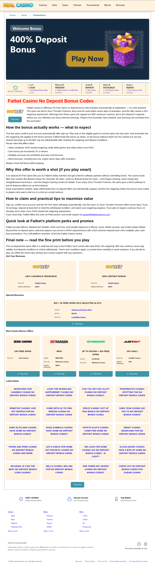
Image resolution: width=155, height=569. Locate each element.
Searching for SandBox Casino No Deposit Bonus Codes (23, 392)
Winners (50, 516)
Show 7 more (48, 531)
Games (49, 523)
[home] (19, 9)
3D (84, 523)
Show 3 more (84, 531)
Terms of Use (102, 561)
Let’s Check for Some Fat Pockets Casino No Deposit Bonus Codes (59, 450)
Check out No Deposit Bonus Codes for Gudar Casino (132, 469)
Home (13, 15)
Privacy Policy (90, 561)
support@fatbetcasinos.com (96, 214)
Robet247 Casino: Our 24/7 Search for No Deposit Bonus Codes (23, 411)
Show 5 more (12, 531)
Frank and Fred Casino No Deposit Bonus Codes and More (23, 450)
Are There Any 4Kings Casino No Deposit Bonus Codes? (96, 469)
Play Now (15, 119)
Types (65, 5)
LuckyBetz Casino (79, 317)
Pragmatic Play (16, 527)
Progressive (87, 527)
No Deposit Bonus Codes (138, 561)
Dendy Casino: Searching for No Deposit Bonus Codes (132, 430)
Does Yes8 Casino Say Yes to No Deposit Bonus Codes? (132, 411)
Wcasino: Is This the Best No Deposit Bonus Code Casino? (23, 469)
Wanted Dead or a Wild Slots (65, 90)
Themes (77, 5)
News (24, 15)
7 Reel (85, 516)
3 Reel (85, 519)
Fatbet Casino (40, 283)
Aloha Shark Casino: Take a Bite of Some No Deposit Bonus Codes (132, 450)
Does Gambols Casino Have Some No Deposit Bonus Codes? (59, 430)
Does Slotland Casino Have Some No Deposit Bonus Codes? (22, 430)
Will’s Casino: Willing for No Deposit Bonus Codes (59, 469)
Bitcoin (107, 5)
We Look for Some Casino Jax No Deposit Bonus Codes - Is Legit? (95, 452)
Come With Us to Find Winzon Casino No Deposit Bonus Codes (59, 411)
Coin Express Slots (109, 90)
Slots (54, 5)
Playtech (14, 523)
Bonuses (120, 5)
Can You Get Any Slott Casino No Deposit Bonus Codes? (95, 392)
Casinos (43, 5)
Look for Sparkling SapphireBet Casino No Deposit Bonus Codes (59, 392)
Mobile (49, 527)
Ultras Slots (89, 90)
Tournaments (92, 5)
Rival (13, 519)
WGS (13, 516)
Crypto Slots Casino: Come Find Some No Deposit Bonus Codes (96, 430)
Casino (10, 512)
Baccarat (79, 561)
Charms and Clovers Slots (82, 310)
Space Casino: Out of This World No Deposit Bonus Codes (95, 411)
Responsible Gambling (118, 561)
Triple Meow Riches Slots (36, 90)
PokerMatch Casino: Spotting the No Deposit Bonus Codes (132, 392)
